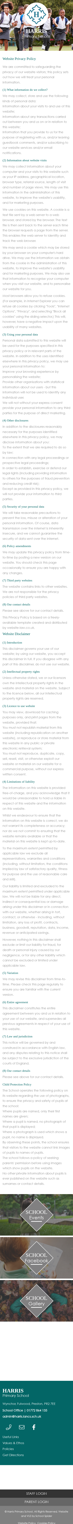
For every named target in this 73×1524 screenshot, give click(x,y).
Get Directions (13, 1455)
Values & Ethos (13, 1443)
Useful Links (11, 1437)
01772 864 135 (37, 1410)
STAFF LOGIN (36, 1493)
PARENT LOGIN (37, 1502)
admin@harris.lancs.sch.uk (22, 1416)
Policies (8, 1449)
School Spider (43, 1516)
